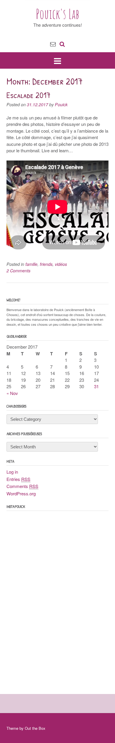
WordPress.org (21, 493)
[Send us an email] (53, 44)
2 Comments (18, 270)
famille (31, 264)
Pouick (61, 104)
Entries (18, 479)
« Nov (12, 393)
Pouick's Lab (57, 14)
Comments (22, 486)
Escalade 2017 (28, 95)
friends (46, 264)
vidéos (61, 264)
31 (96, 386)
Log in (12, 472)
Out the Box (35, 728)
